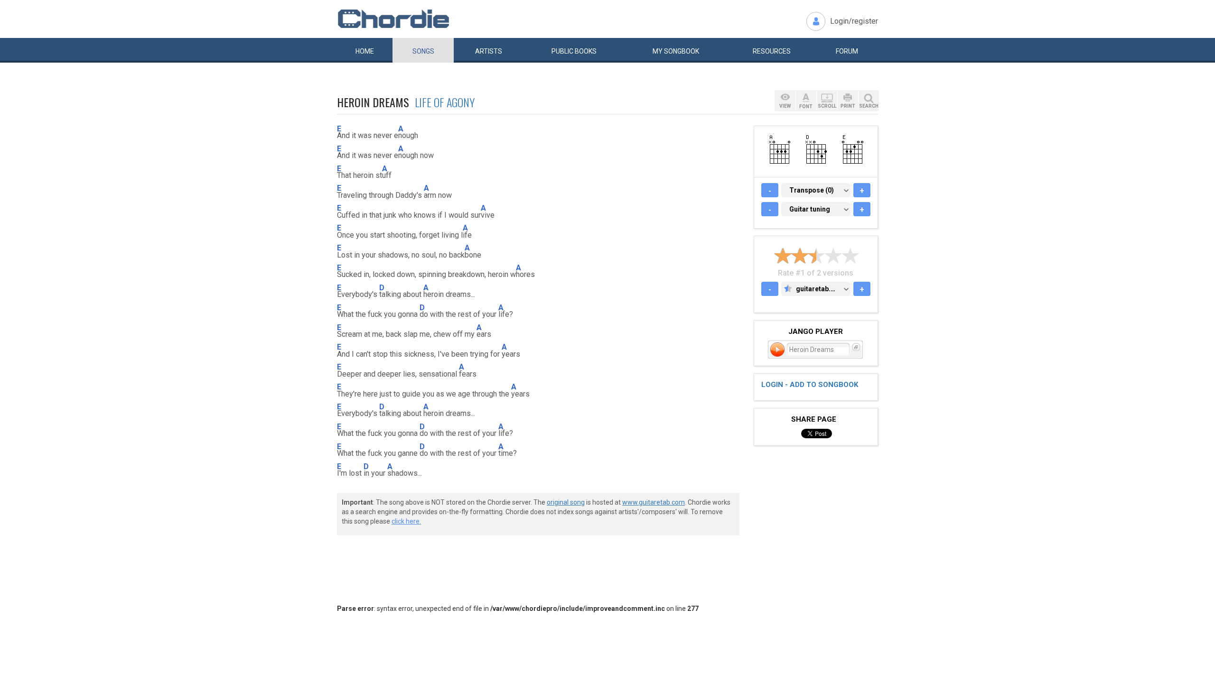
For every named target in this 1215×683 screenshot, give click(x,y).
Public (574, 51)
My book (676, 51)
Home (364, 51)
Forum (847, 51)
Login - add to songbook (809, 384)
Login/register (854, 21)
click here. (406, 521)
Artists (488, 51)
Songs (423, 51)
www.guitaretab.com (653, 502)
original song (566, 502)
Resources (772, 51)
